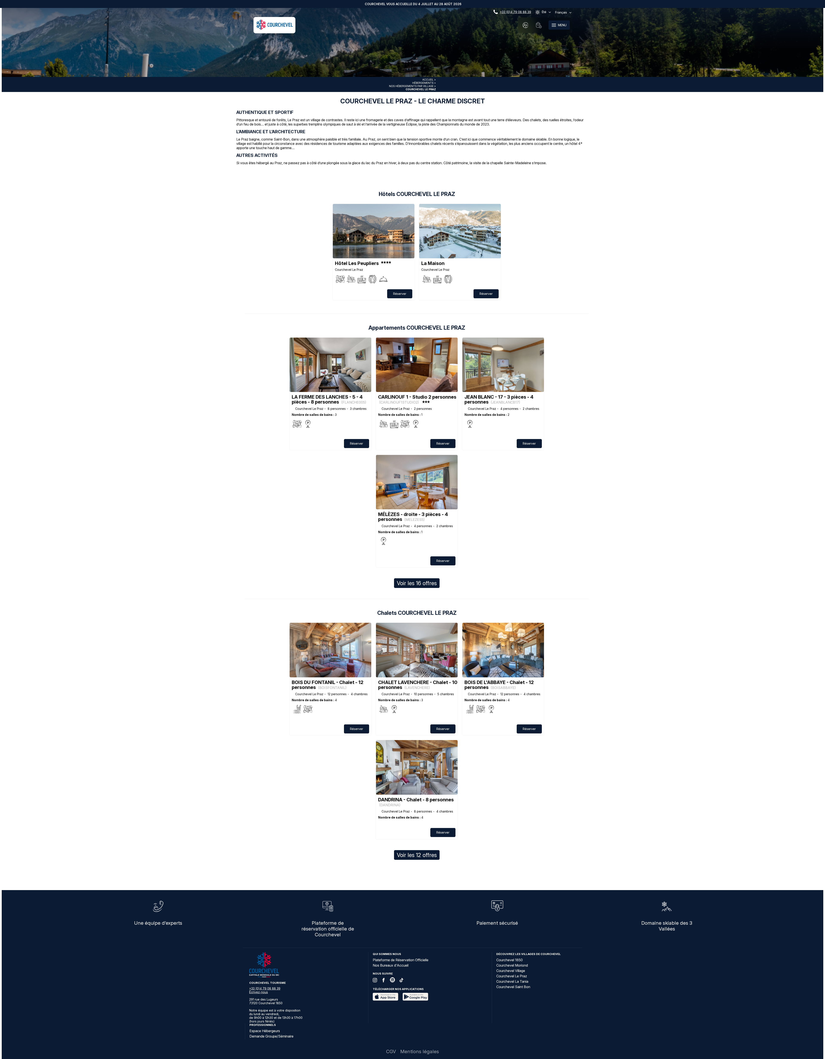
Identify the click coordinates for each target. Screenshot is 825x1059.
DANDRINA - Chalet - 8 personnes (416, 802)
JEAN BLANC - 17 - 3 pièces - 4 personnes (498, 399)
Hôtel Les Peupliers (357, 263)
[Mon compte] (525, 25)
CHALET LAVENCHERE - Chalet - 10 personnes (417, 684)
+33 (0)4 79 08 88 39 (515, 12)
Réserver (399, 293)
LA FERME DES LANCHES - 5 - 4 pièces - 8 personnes (329, 399)
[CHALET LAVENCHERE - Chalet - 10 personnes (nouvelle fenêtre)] (417, 650)
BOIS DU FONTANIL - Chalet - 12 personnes (327, 684)
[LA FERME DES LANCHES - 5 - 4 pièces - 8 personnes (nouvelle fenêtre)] (330, 365)
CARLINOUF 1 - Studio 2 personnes (417, 399)
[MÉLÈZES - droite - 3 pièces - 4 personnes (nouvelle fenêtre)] (417, 482)
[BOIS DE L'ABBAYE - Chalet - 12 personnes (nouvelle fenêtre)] (503, 650)
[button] (539, 25)
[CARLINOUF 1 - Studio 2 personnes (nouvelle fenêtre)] (417, 365)
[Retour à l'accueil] (274, 28)
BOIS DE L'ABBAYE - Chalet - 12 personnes (499, 684)
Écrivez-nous (258, 992)
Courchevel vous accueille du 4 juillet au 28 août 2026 (413, 4)
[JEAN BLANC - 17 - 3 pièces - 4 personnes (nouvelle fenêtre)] (503, 365)
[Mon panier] (538, 25)
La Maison (433, 263)
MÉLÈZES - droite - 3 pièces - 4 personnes (413, 516)
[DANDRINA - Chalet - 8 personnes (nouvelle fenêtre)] (417, 767)
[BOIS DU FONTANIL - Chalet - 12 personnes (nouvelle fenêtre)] (330, 650)
